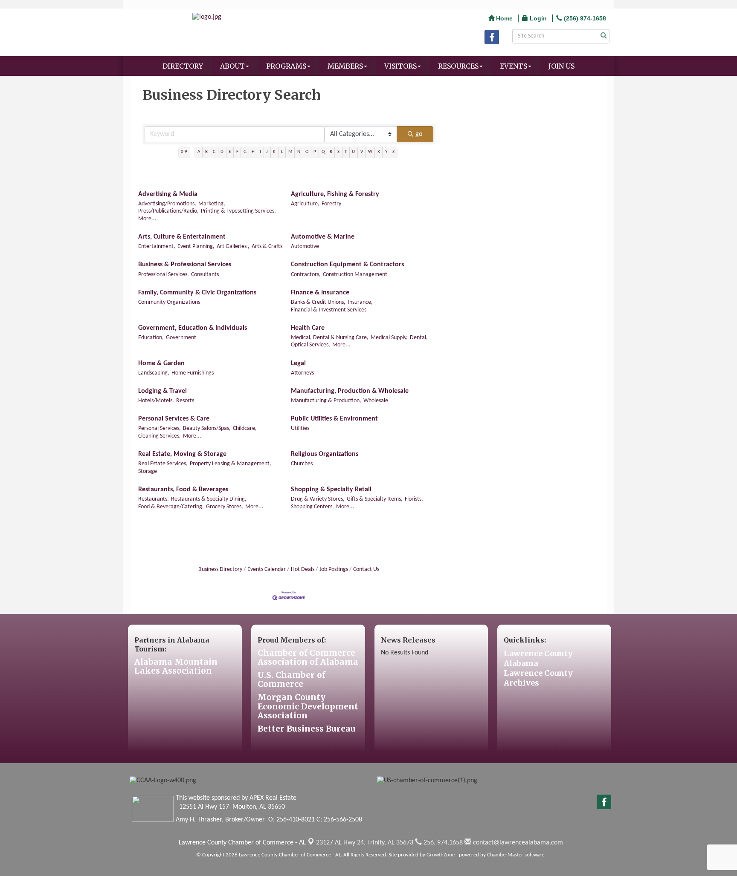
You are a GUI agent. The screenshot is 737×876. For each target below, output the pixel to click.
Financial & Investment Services (328, 310)
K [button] (274, 152)
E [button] (230, 152)
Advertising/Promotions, (167, 204)
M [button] (290, 152)
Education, (151, 337)
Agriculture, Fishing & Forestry (335, 194)
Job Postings (333, 569)
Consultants (205, 274)
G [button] (245, 152)
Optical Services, (310, 345)
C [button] (214, 152)
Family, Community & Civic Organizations (197, 292)
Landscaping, (153, 373)
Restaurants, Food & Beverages (183, 489)
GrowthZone (441, 855)
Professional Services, (163, 274)
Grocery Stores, (224, 507)
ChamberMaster (505, 855)
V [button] (361, 152)
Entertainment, (156, 246)
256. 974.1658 (442, 842)
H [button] (253, 152)
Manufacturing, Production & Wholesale (350, 391)
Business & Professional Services (184, 264)
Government (181, 337)
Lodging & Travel (162, 391)
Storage (147, 471)
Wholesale (375, 400)
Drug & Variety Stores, (318, 499)
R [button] (331, 152)
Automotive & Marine (322, 236)
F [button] (237, 152)
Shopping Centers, (312, 507)
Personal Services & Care (173, 418)
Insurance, (360, 302)
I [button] (260, 152)
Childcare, (245, 428)
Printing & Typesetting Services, (238, 211)
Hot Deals (302, 569)
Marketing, (211, 204)
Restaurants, (153, 499)
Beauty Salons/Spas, (207, 428)
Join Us (561, 66)
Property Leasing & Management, (230, 464)
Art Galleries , (233, 246)
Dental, (419, 337)
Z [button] (393, 152)
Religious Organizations (324, 454)
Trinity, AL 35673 (364, 842)
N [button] (298, 152)
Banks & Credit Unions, (318, 302)
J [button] (267, 152)
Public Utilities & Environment (334, 418)
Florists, (414, 499)
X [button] (378, 152)
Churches (302, 464)
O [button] (306, 152)
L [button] (282, 152)
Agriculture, (305, 204)
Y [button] (386, 152)
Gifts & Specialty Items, (375, 499)
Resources (458, 66)
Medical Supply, (389, 337)
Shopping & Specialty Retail (331, 489)
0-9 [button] (184, 152)
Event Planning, (196, 246)
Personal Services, (159, 428)
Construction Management (355, 274)
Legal (298, 363)
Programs (286, 66)
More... (147, 219)
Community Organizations (169, 302)
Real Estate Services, (163, 464)
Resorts (185, 400)
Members (345, 66)
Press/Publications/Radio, (168, 211)
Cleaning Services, (159, 436)
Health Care (308, 328)
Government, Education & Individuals (192, 328)
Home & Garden (161, 363)
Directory (182, 66)
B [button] (206, 152)
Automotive (305, 246)
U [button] (353, 152)
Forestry (331, 204)
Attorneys (302, 373)
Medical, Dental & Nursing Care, (329, 337)
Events (513, 66)
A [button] (198, 152)
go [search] (418, 134)
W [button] (370, 152)
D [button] (222, 152)
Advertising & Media (167, 194)
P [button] (314, 152)
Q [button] (323, 152)
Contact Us (366, 569)
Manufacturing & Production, (326, 400)
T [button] (346, 152)
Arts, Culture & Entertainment (182, 236)
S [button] (338, 152)
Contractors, (306, 274)
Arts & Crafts (267, 246)
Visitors (400, 66)
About (232, 66)
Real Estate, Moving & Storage (182, 454)
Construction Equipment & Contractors (347, 264)
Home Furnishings (192, 373)
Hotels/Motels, (156, 400)
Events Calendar (266, 569)
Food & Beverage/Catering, (171, 507)
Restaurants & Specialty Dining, (209, 499)
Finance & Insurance (320, 292)
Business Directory (220, 569)
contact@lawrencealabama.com (517, 842)
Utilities (300, 428)
